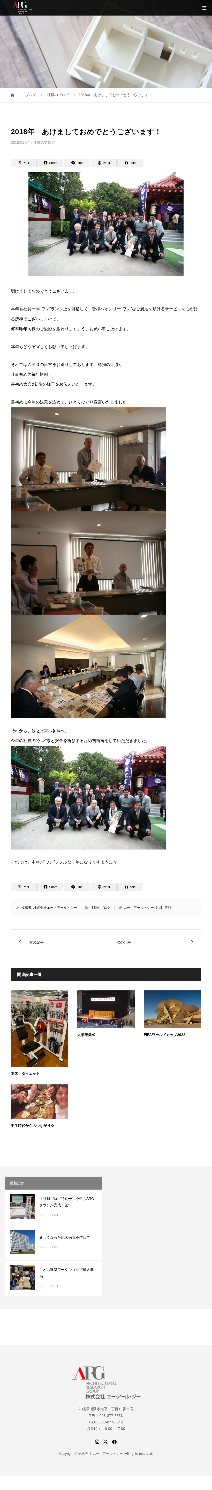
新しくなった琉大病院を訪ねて (64, 1237)
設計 (168, 908)
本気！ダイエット (25, 1073)
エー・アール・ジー (139, 908)
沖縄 (159, 908)
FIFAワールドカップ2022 (164, 1035)
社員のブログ (44, 142)
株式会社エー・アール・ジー (55, 908)
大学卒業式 (86, 1035)
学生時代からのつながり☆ (32, 1126)
